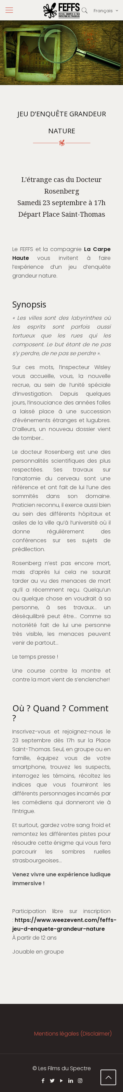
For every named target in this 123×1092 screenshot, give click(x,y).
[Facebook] (43, 1080)
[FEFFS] (61, 10)
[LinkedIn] (70, 1080)
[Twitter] (52, 1080)
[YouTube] (61, 1080)
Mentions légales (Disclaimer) (73, 1034)
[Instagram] (80, 1080)
